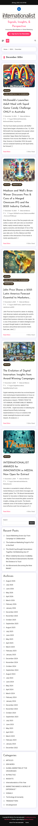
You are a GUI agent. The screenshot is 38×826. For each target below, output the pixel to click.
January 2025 (11, 655)
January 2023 (11, 744)
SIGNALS (9, 793)
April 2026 (9, 596)
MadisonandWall (29, 213)
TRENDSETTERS (16, 184)
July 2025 (9, 631)
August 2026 (10, 581)
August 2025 (10, 627)
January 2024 (11, 701)
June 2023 (10, 724)
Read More (6, 152)
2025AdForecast (19, 213)
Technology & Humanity (14, 797)
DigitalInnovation (19, 385)
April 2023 (9, 732)
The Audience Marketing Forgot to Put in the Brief (20, 543)
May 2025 (9, 639)
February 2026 (11, 604)
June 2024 (10, 682)
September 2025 (12, 624)
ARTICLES (7, 90)
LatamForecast (26, 304)
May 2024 (9, 686)
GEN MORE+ (10, 764)
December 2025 (12, 612)
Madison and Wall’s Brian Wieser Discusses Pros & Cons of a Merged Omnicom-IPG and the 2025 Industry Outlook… (18, 198)
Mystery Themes (28, 819)
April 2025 (9, 643)
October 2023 (11, 713)
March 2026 (10, 600)
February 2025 (11, 651)
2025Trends (17, 304)
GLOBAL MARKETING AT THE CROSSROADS (16, 94)
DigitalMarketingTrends (10, 388)
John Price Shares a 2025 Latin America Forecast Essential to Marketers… (17, 294)
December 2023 (12, 705)
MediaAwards (7, 484)
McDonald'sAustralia (20, 119)
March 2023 (10, 736)
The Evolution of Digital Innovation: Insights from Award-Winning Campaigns (19, 374)
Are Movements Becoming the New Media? (19, 566)
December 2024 (12, 658)
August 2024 (10, 674)
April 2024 (9, 689)
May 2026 (9, 593)
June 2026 (10, 589)
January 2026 (11, 608)
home (27, 822)
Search (5, 520)
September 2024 (12, 670)
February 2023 (11, 740)
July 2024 (9, 678)
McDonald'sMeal (8, 121)
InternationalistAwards (20, 481)
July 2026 (9, 585)
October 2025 (11, 620)
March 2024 (10, 693)
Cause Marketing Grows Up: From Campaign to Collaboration (18, 537)
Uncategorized (11, 805)
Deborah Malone (25, 116)
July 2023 (9, 720)
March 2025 (10, 647)
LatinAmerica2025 (8, 307)
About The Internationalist (16, 822)
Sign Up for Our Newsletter (20, 34)
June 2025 (10, 635)
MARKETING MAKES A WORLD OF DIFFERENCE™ (18, 787)
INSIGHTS (9, 779)
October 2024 (11, 666)
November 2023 (12, 709)
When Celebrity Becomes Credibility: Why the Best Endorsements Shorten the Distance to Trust (19, 559)
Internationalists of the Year (16, 782)
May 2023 (9, 728)
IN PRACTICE (11, 775)
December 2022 (12, 748)
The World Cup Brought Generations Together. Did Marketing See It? (19, 550)
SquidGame (17, 121)
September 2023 (12, 717)
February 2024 (11, 697)
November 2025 (12, 616)
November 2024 (12, 662)
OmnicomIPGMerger (10, 216)
